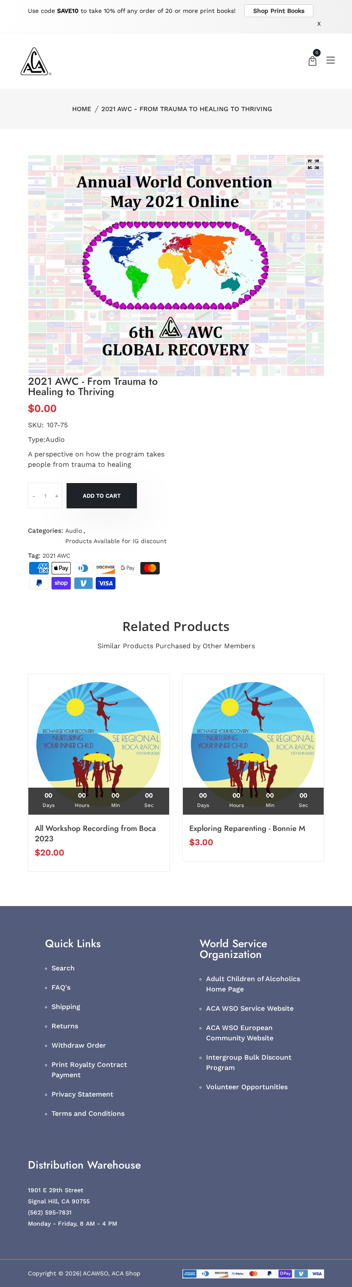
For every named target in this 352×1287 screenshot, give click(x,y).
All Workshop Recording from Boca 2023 (95, 833)
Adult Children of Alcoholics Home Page (253, 984)
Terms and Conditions (88, 1113)
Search (63, 968)
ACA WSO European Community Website (239, 1033)
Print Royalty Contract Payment (89, 1069)
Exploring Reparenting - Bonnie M (247, 828)
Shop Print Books (278, 10)
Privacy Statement (82, 1094)
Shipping (66, 1007)
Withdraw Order (79, 1045)
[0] (312, 62)
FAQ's (61, 987)
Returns (65, 1026)
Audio (73, 530)
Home (81, 109)
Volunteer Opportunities (247, 1087)
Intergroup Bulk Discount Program (248, 1062)
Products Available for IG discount (116, 541)
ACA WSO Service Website (250, 1008)
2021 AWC (56, 555)
